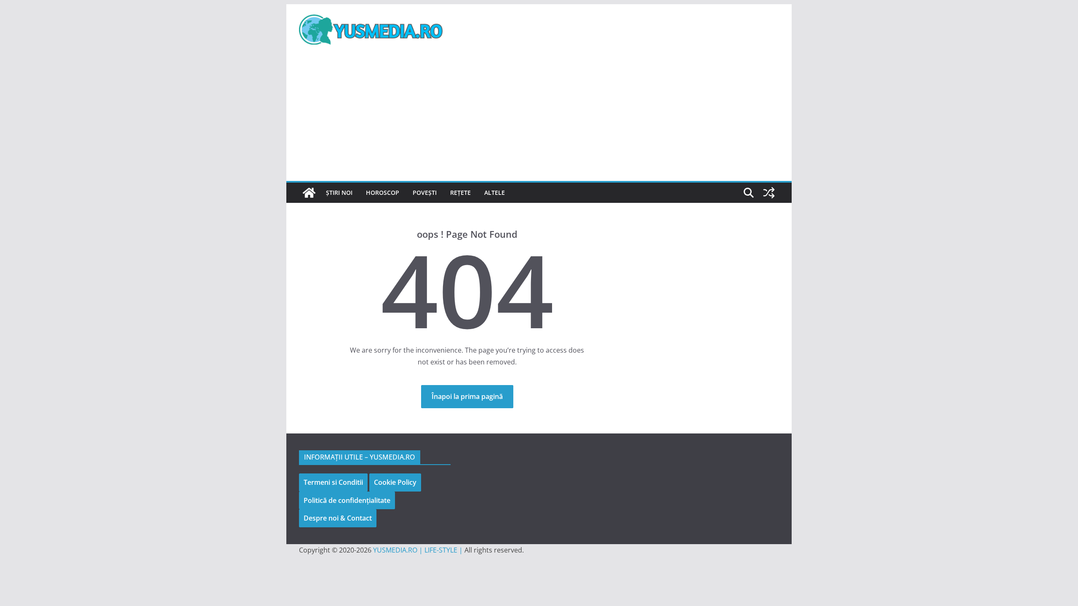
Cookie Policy (395, 482)
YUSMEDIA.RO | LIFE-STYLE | (418, 550)
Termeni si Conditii (333, 482)
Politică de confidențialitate (347, 500)
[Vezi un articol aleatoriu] (769, 193)
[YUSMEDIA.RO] (309, 193)
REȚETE (460, 193)
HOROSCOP (382, 193)
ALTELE (494, 193)
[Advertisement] (539, 118)
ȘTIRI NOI (339, 193)
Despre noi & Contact (338, 518)
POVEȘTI (425, 193)
